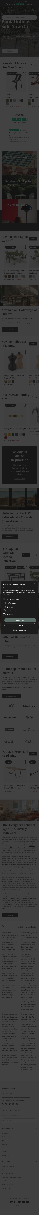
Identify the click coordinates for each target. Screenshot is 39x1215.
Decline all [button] (20, 625)
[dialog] (19, 607)
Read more (6, 595)
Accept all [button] (20, 620)
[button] (19, 630)
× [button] (35, 583)
